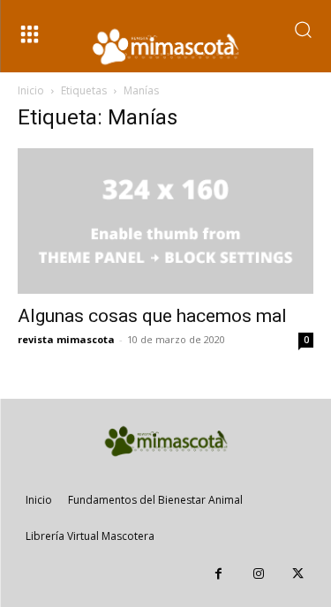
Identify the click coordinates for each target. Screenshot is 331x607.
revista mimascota (66, 339)
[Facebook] (218, 573)
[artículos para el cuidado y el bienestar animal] (166, 47)
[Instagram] (258, 573)
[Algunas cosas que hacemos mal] (165, 221)
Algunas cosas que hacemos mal (152, 315)
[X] (297, 573)
